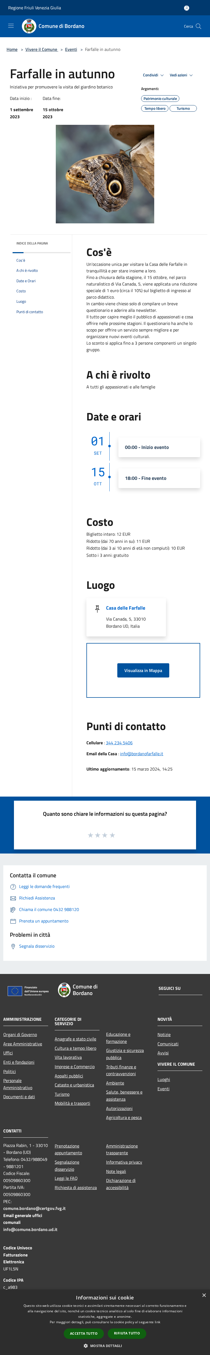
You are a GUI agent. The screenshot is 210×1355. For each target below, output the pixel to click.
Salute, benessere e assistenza (124, 1095)
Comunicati (168, 1043)
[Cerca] (198, 26)
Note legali (116, 1171)
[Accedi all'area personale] (186, 8)
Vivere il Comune (41, 49)
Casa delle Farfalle (125, 608)
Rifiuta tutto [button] (127, 1333)
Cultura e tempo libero (75, 1048)
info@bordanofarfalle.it (141, 753)
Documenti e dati (19, 1096)
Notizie (164, 1034)
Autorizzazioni (119, 1108)
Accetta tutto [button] (84, 1333)
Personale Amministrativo (17, 1084)
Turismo (62, 1094)
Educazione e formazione (118, 1038)
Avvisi (163, 1053)
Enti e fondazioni (18, 1062)
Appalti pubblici (69, 1076)
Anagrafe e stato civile (75, 1039)
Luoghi (164, 1079)
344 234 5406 (119, 742)
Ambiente (115, 1083)
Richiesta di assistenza (76, 1187)
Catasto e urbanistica (74, 1085)
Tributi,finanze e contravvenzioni (121, 1070)
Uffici (8, 1053)
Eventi (71, 49)
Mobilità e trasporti (72, 1103)
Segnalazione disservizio (67, 1165)
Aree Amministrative (22, 1043)
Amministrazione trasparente (122, 1149)
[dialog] (105, 1322)
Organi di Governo (20, 1034)
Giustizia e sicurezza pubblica (125, 1054)
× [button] (204, 1295)
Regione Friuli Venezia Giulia (34, 7)
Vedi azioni (179, 75)
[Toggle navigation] (11, 25)
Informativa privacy (124, 1162)
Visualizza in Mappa (143, 670)
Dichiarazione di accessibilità (121, 1184)
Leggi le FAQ (66, 1178)
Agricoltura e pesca (124, 1117)
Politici (9, 1071)
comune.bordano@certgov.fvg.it (34, 1208)
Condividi (151, 75)
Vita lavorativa (68, 1057)
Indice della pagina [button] (32, 243)
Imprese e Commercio (75, 1066)
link (157, 1322)
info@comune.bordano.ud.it (30, 1229)
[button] (105, 1345)
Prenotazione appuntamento (68, 1149)
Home (12, 49)
